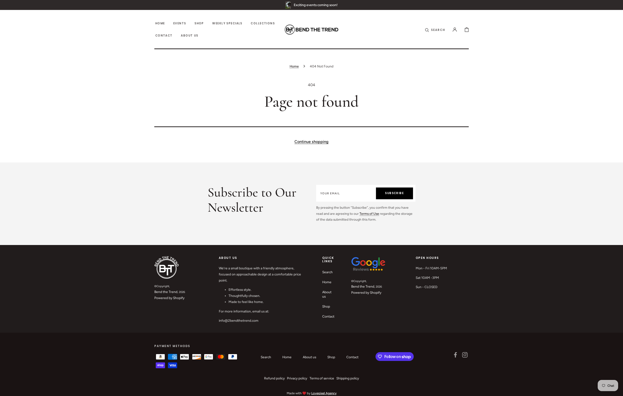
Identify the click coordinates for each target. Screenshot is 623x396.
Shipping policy (347, 378)
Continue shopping (311, 141)
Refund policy (274, 378)
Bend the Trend (165, 292)
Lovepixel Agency (324, 393)
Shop (326, 306)
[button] (435, 29)
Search (327, 272)
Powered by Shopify (169, 298)
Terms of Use (369, 214)
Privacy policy (297, 378)
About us (326, 294)
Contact (328, 316)
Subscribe (394, 193)
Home (294, 66)
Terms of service (322, 378)
